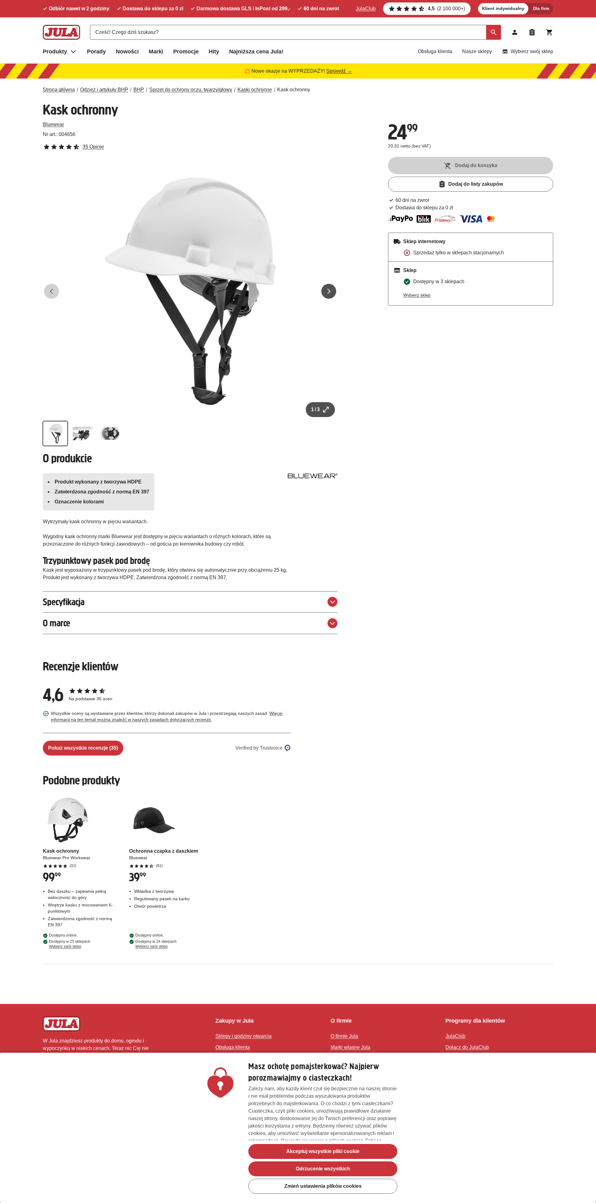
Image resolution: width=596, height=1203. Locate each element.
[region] (298, 1128)
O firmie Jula (344, 1036)
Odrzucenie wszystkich (323, 1168)
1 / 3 (315, 409)
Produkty (55, 51)
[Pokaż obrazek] (55, 433)
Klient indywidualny (503, 8)
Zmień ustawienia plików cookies (323, 1186)
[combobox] (295, 32)
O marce (56, 623)
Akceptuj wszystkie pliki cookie (322, 1151)
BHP (138, 89)
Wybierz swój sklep (532, 51)
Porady (96, 51)
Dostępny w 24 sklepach (156, 944)
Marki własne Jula (350, 1047)
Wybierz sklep (417, 295)
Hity (214, 51)
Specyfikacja (63, 602)
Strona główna (59, 89)
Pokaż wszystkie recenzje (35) (83, 748)
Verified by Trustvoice (258, 748)
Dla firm (541, 8)
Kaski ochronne (254, 89)
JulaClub (366, 8)
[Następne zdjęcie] (328, 291)
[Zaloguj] (514, 32)
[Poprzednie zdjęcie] (51, 291)
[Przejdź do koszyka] (549, 32)
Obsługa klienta (435, 51)
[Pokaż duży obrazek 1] (190, 291)
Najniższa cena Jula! (256, 51)
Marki (156, 51)
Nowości (127, 51)
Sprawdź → (339, 71)
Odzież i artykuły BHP (104, 89)
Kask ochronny (293, 89)
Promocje (186, 51)
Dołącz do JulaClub (467, 1047)
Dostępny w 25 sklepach (69, 944)
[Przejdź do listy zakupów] (532, 32)
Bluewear (53, 124)
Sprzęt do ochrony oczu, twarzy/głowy (190, 89)
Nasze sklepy (477, 51)
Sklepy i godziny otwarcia (243, 1036)
